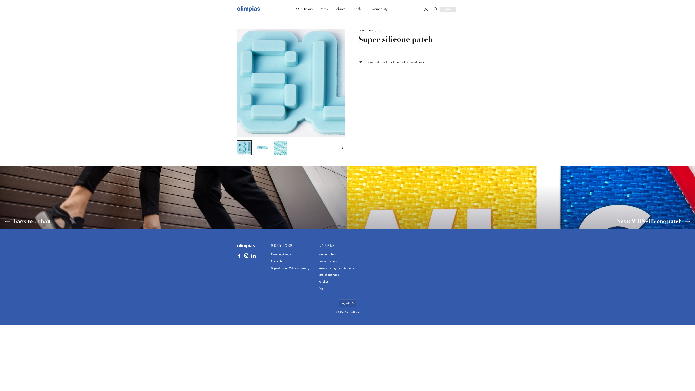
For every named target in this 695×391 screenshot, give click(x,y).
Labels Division (370, 30)
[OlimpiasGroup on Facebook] (239, 255)
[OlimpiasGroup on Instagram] (246, 255)
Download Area (281, 254)
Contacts (276, 261)
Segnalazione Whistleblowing (290, 268)
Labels (356, 9)
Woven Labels (327, 254)
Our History (304, 9)
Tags (321, 288)
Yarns (324, 9)
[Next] (342, 147)
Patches (323, 281)
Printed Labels (328, 261)
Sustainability (378, 9)
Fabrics (340, 9)
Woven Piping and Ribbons (336, 268)
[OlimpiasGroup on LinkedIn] (253, 255)
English (446, 9)
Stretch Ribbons (329, 275)
